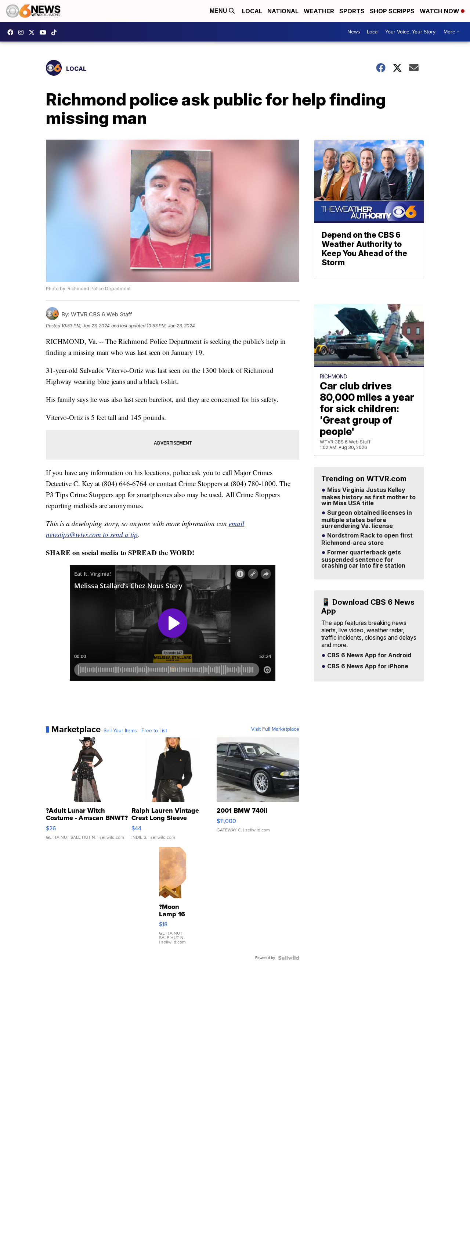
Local (252, 11)
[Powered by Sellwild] (288, 957)
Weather (319, 11)
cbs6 (22, 32)
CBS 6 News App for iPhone (367, 666)
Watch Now (440, 11)
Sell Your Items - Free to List (135, 730)
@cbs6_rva (55, 32)
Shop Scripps (392, 11)
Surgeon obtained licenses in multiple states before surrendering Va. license (366, 519)
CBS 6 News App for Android (368, 655)
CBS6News (12, 32)
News (353, 32)
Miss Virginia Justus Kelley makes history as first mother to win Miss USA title (368, 497)
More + (451, 32)
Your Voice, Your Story (410, 32)
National (283, 11)
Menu (219, 11)
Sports (352, 11)
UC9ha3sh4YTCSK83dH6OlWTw (45, 32)
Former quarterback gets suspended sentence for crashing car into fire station (363, 559)
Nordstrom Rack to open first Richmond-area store (367, 539)
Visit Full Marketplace (275, 729)
